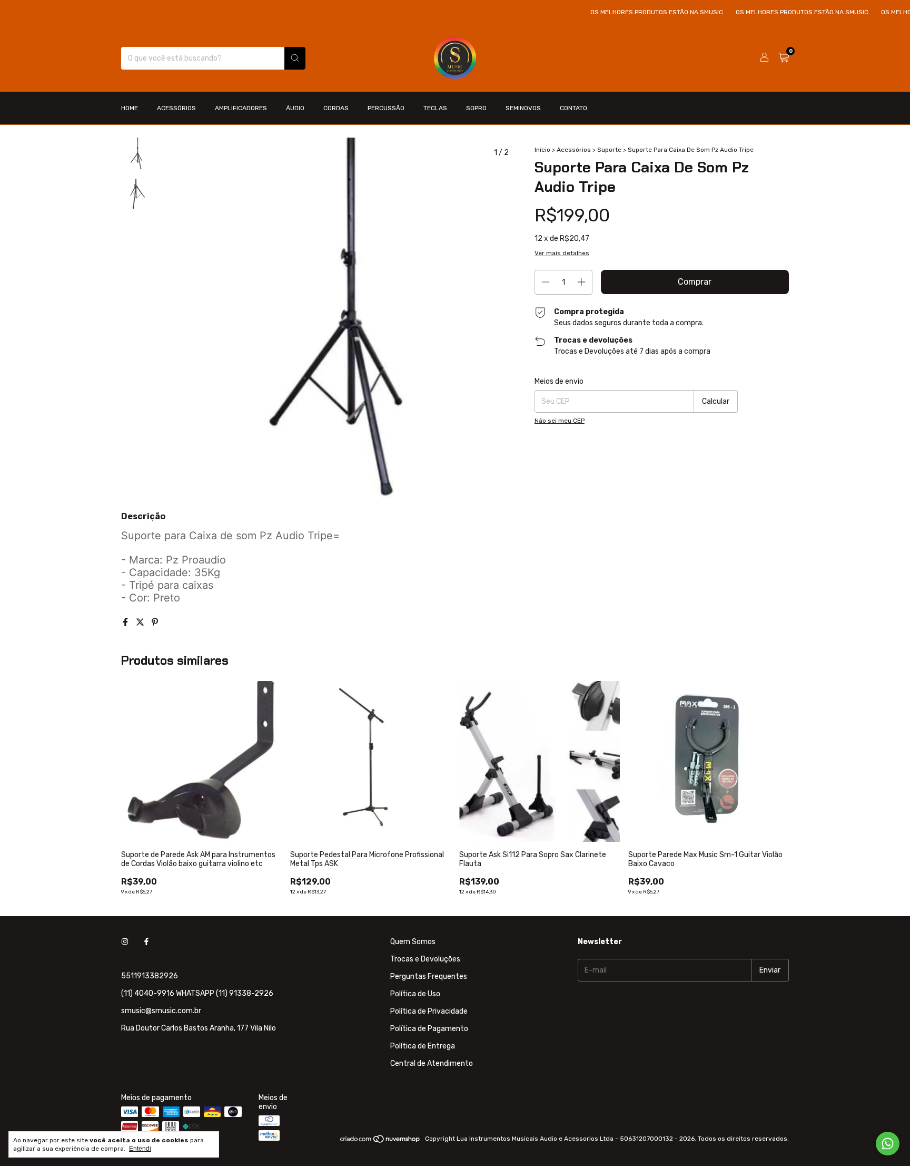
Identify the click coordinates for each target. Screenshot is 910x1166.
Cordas (336, 108)
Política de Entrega (422, 1046)
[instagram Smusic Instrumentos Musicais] (124, 941)
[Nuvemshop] (380, 1141)
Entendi (140, 1148)
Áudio (295, 108)
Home (129, 108)
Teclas (435, 108)
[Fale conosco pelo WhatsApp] (887, 1143)
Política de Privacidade (429, 1011)
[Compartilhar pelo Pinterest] (155, 622)
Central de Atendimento (431, 1063)
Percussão (386, 108)
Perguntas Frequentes (428, 976)
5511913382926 (149, 975)
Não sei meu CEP (560, 420)
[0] (783, 58)
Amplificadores (241, 108)
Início (542, 149)
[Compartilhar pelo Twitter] (141, 622)
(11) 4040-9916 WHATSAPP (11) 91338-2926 (197, 993)
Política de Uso (415, 993)
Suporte (610, 149)
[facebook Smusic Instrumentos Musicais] (146, 941)
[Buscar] (294, 58)
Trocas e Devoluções (425, 959)
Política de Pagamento (429, 1028)
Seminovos (523, 108)
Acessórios (176, 108)
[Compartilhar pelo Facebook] (126, 622)
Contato (573, 108)
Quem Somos (413, 941)
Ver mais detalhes (562, 253)
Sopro (476, 108)
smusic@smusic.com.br (161, 1010)
